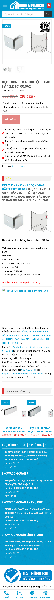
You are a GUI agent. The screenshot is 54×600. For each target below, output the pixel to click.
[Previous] (7, 41)
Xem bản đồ (10, 467)
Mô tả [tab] (9, 178)
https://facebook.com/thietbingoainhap (22, 373)
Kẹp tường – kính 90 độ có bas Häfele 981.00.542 (23, 187)
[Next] (46, 41)
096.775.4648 (28, 369)
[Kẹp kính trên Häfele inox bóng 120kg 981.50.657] (14, 410)
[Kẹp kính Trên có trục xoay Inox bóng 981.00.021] (40, 410)
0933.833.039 (21, 459)
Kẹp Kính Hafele (18, 166)
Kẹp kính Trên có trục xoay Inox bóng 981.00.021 (40, 431)
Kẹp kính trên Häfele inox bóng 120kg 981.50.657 (14, 431)
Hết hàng (11, 119)
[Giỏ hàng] (49, 5)
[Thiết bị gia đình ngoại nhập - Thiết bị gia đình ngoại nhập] (27, 5)
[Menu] (5, 5)
